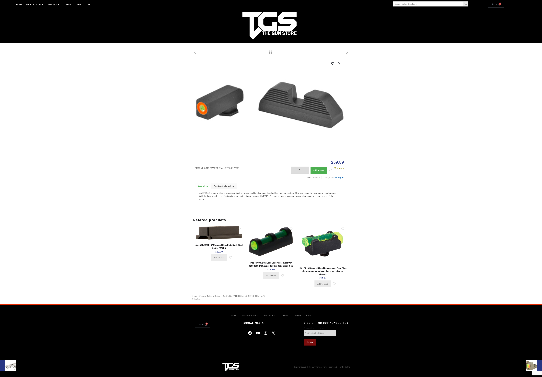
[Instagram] (265, 332)
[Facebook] (250, 332)
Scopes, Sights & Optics (209, 296)
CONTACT (68, 4)
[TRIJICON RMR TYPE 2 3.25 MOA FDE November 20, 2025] (534, 365)
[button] (34, 4)
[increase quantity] (305, 170)
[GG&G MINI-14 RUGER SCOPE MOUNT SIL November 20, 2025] (8, 365)
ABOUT (80, 4)
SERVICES (52, 4)
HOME (19, 4)
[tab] (203, 186)
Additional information (224, 186)
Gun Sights (339, 177)
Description (203, 186)
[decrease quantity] (293, 170)
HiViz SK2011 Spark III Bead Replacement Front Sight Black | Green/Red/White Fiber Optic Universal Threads (323, 271)
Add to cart (318, 170)
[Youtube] (257, 332)
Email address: (315, 328)
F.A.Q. (90, 4)
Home (194, 296)
